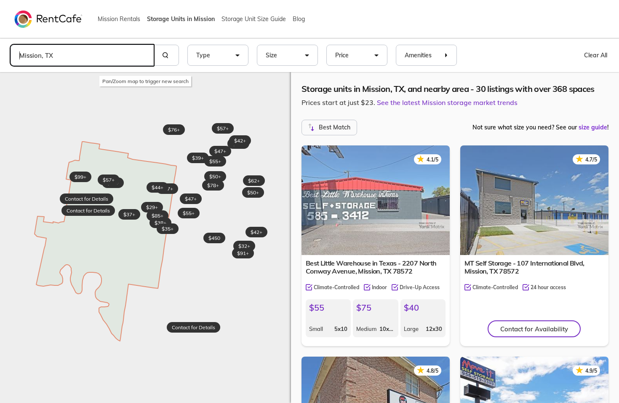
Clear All (595, 55)
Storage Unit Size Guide (253, 19)
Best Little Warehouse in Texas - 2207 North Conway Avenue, (371, 267)
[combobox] (82, 55)
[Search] (166, 55)
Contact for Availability (534, 329)
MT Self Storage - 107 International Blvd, (524, 267)
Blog (299, 19)
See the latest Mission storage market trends (447, 102)
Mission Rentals (119, 19)
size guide (593, 127)
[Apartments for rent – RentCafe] (48, 18)
